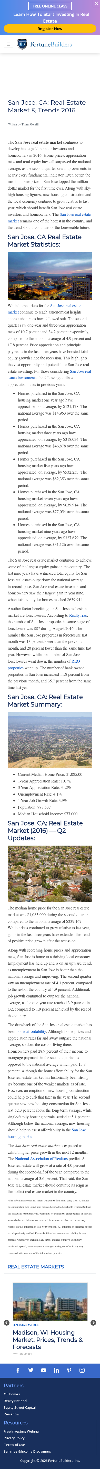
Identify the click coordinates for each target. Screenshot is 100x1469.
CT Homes (12, 1394)
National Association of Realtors (41, 1158)
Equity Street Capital (20, 1407)
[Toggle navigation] (8, 44)
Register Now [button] (50, 28)
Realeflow (11, 1414)
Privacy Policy (14, 1438)
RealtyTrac (78, 615)
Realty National (15, 1400)
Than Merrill (30, 124)
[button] (6, 1320)
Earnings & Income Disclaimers (27, 1451)
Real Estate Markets (36, 1267)
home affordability (31, 1031)
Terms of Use (14, 1444)
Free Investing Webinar (22, 1431)
